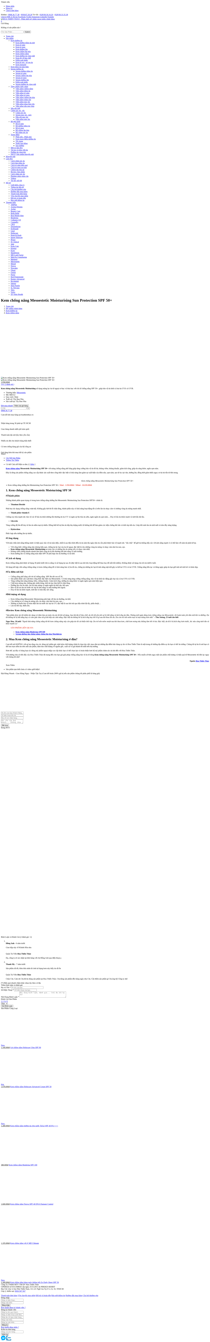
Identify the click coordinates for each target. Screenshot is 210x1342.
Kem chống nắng (13, 468)
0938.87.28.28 (26, 15)
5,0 (7, 384)
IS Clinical (15, 242)
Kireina (13, 248)
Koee (13, 251)
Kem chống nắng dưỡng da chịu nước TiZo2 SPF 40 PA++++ (34, 1126)
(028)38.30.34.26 (46, 15)
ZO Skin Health (17, 294)
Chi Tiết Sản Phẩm (13, 458)
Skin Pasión (15, 286)
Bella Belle (15, 213)
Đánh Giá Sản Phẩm (9, 999)
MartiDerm (15, 253)
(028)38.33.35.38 (61, 15)
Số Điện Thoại (7, 990)
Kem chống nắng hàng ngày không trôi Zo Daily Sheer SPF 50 (34, 1282)
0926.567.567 (20, 1291)
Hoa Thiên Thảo (202, 661)
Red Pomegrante (17, 277)
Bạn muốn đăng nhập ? (10, 1327)
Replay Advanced (17, 279)
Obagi (13, 270)
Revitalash (15, 281)
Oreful (13, 272)
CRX (13, 224)
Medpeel (14, 259)
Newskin (14, 268)
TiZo (12, 290)
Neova (13, 266)
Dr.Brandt (14, 229)
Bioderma (14, 218)
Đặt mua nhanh (7, 406)
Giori (13, 231)
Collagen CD (16, 220)
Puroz (13, 275)
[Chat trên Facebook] (3, 1340)
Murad (13, 264)
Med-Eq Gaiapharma (19, 257)
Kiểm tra (5, 1334)
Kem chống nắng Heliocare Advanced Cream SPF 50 (30, 1087)
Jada (12, 244)
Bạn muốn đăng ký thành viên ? (13, 1308)
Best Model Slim (17, 216)
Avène (13, 209)
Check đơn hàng (12, 10)
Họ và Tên (6, 987)
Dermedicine (16, 227)
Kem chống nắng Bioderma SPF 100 (23, 1165)
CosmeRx (14, 222)
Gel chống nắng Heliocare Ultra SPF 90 (25, 1047)
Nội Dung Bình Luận (10, 997)
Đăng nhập (10, 6)
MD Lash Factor (17, 255)
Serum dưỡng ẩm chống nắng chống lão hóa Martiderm (39, 634)
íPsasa (13, 240)
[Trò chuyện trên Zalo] (8, 1340)
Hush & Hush (16, 235)
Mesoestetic (15, 262)
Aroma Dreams (16, 207)
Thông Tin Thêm (12, 460)
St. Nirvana (15, 288)
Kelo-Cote (15, 246)
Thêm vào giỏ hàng (21, 406)
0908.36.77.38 (13, 15)
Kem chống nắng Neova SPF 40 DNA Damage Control (31, 1204)
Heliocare (14, 233)
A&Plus (14, 205)
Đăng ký (9, 8)
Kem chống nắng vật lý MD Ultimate (24, 1243)
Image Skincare (17, 237)
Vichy (13, 292)
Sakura (13, 283)
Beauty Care (15, 211)
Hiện (32, 464)
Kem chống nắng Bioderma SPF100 (30, 632)
